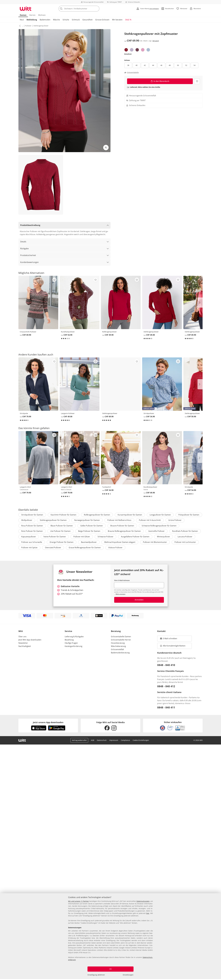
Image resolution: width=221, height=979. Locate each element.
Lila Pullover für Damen (60, 531)
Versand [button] (155, 41)
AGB (92, 740)
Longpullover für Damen (160, 514)
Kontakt (161, 631)
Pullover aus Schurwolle (31, 542)
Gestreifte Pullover (156, 531)
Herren (32, 15)
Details (23, 241)
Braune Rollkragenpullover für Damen (124, 531)
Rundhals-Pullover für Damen (185, 531)
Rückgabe (24, 248)
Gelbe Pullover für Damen (91, 525)
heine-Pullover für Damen (55, 536)
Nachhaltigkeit (24, 646)
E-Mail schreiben (168, 639)
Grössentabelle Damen (121, 636)
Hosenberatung (118, 643)
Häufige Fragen (71, 643)
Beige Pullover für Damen (89, 531)
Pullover (28, 26)
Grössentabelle (133, 72)
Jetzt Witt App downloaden (29, 639)
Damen (23, 15)
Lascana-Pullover (185, 536)
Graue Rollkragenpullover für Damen (85, 547)
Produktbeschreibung (30, 225)
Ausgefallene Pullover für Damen (135, 536)
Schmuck (76, 19)
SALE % (128, 19)
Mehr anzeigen (120, 594)
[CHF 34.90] (121, 457)
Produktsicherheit (28, 255)
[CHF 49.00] (162, 302)
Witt (20, 631)
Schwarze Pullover (105, 536)
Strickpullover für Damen (32, 514)
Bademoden (45, 19)
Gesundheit (87, 19)
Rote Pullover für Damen (32, 531)
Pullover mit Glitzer (81, 536)
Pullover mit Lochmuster (185, 542)
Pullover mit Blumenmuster (155, 542)
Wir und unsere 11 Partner (78, 901)
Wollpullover (26, 520)
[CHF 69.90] (38, 302)
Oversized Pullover (53, 547)
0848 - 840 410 (166, 665)
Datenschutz (102, 740)
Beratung (116, 631)
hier (147, 913)
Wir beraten (117, 19)
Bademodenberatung (120, 652)
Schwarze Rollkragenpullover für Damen (159, 525)
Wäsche (56, 19)
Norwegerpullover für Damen (87, 520)
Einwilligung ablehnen (96, 975)
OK (110, 969)
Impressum (113, 740)
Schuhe (66, 19)
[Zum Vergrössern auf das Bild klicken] (106, 147)
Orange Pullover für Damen (61, 542)
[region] (110, 936)
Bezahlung (69, 639)
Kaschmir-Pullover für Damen (63, 514)
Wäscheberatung (118, 646)
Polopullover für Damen (188, 514)
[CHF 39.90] (121, 302)
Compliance (125, 740)
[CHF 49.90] (162, 457)
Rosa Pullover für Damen (32, 525)
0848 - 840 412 (166, 686)
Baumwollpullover (89, 542)
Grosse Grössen (102, 19)
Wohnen (42, 15)
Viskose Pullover (115, 547)
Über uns (22, 636)
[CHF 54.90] (79, 302)
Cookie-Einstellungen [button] (141, 740)
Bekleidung (32, 19)
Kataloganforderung (73, 646)
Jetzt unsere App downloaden (48, 722)
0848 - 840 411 (166, 707)
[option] (126, 50)
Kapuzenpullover (28, 536)
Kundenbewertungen (29, 262)
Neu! (22, 19)
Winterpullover (163, 536)
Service (68, 631)
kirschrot (128, 54)
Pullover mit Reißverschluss (119, 520)
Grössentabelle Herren (121, 639)
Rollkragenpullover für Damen (97, 514)
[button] (19, 25)
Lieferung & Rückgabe (74, 636)
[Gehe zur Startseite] (25, 8)
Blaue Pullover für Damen (62, 525)
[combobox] (84, 8)
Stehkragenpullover (40, 26)
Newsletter (23, 643)
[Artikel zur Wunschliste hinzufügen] (197, 81)
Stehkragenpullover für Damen (53, 520)
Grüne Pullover (175, 520)
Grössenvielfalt (117, 649)
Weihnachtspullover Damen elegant (119, 542)
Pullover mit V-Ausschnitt (150, 520)
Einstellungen (128, 975)
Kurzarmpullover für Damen (130, 514)
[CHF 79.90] (38, 384)
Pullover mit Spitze (29, 547)
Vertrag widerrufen (79, 740)
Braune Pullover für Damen (122, 525)
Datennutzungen (143, 901)
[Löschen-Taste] (97, 9)
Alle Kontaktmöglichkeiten (174, 645)
